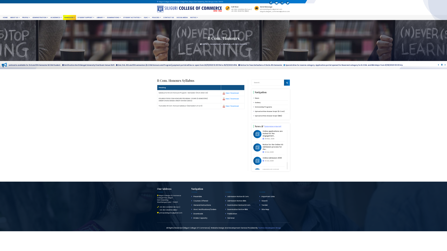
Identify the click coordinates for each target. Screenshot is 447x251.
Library (100, 17)
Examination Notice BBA (237, 209)
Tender (265, 205)
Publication (232, 213)
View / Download (232, 93)
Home (5, 17)
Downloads (198, 213)
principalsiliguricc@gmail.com (170, 213)
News (257, 98)
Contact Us (168, 17)
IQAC (146, 17)
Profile (25, 17)
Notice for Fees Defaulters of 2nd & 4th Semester (249, 65)
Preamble (197, 196)
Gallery (258, 102)
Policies (155, 17)
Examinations (113, 17)
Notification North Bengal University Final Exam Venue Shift (77, 65)
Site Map (265, 209)
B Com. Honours (240, 44)
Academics (55, 17)
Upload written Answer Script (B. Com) (270, 111)
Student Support (85, 17)
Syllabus (226, 44)
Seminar (231, 218)
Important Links (268, 196)
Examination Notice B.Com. (239, 205)
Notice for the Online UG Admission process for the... (273, 146)
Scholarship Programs (263, 107)
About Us (14, 17)
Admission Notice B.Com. (238, 196)
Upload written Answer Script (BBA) (268, 116)
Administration (39, 17)
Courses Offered (200, 201)
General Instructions (202, 205)
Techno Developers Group (269, 228)
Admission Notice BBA (236, 201)
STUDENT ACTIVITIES (131, 17)
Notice (193, 17)
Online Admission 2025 (272, 158)
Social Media (182, 17)
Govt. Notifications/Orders (204, 209)
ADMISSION (68, 17)
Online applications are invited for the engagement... (273, 133)
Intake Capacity (200, 218)
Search (265, 201)
